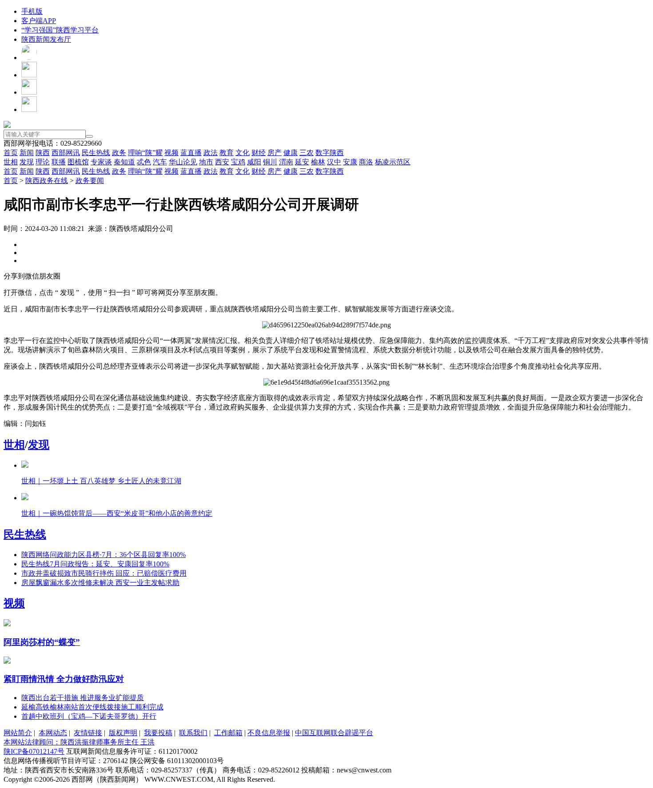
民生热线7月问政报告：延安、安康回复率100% (95, 564)
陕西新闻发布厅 (46, 39)
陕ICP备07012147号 (34, 751)
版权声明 (123, 732)
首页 (11, 152)
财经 (258, 152)
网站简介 (18, 732)
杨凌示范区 (392, 162)
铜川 (270, 162)
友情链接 (88, 732)
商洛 (366, 162)
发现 (27, 162)
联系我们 (193, 732)
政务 (119, 152)
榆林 (318, 162)
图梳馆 (78, 162)
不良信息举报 (268, 732)
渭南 (286, 162)
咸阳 (254, 162)
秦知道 (124, 162)
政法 (210, 152)
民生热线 (96, 152)
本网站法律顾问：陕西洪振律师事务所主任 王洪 (79, 742)
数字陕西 (329, 152)
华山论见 (183, 162)
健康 (290, 152)
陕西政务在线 (46, 180)
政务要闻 (90, 180)
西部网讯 (66, 152)
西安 (222, 162)
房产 (274, 152)
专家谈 (101, 162)
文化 (242, 152)
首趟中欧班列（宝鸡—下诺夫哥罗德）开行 (88, 716)
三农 (306, 152)
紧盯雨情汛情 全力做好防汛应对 (64, 679)
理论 (43, 162)
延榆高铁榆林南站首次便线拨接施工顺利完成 (92, 707)
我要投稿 (158, 732)
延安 (302, 162)
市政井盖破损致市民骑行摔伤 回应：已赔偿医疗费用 (104, 573)
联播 (59, 162)
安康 (350, 162)
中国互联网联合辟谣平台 (334, 732)
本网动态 (53, 732)
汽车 (160, 162)
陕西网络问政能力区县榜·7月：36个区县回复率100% (103, 554)
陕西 (43, 152)
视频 (171, 152)
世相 (11, 162)
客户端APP (38, 20)
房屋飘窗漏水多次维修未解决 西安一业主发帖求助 (100, 582)
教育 (226, 152)
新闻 (27, 152)
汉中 (334, 162)
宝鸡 (238, 162)
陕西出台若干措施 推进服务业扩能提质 (82, 697)
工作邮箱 (228, 732)
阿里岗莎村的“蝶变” (42, 642)
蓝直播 (191, 152)
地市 (206, 162)
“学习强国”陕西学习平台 (60, 30)
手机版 (32, 11)
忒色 (144, 162)
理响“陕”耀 (145, 152)
